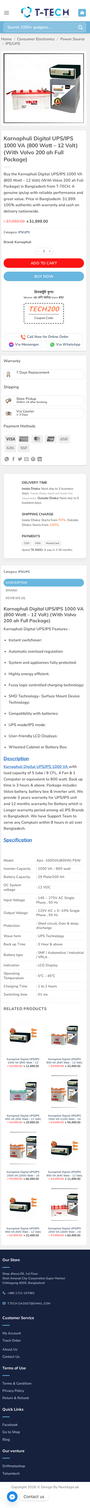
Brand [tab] (11, 590)
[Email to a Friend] (26, 459)
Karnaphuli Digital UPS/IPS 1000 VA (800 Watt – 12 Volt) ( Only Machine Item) (23, 1063)
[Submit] (80, 27)
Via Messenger (27, 344)
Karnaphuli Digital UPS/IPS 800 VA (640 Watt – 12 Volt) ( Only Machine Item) (64, 1175)
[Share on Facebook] (13, 459)
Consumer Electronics (36, 39)
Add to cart (44, 263)
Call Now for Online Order (47, 336)
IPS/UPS (13, 43)
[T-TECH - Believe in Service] (45, 13)
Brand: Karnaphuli (17, 242)
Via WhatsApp (68, 344)
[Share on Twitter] (20, 459)
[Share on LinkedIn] (39, 459)
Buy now (43, 276)
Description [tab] (16, 583)
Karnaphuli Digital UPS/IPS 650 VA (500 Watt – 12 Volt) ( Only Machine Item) (23, 1232)
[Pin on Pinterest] (33, 459)
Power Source (72, 39)
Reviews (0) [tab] (15, 598)
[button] (6, 13)
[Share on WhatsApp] (7, 459)
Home (6, 39)
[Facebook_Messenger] (12, 1496)
